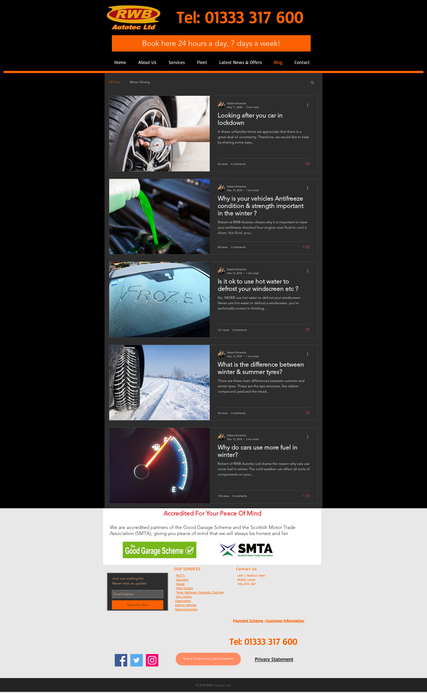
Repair (180, 584)
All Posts (115, 82)
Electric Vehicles (185, 605)
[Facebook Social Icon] (121, 660)
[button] (312, 82)
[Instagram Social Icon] (152, 660)
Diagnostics (183, 601)
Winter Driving (140, 82)
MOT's (180, 575)
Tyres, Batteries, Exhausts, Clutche (199, 592)
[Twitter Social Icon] (136, 660)
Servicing (182, 580)
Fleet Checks (184, 588)
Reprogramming (186, 609)
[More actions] (309, 105)
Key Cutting (184, 597)
